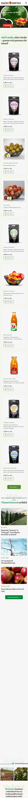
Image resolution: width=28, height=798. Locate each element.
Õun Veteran (6, 205)
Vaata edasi (8, 25)
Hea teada (5, 558)
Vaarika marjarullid (8, 75)
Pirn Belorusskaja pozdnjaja (10, 163)
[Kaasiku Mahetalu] (11, 2)
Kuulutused (6, 586)
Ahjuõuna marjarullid (8, 247)
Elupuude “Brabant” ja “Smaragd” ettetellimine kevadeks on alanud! (10, 532)
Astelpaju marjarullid (8, 422)
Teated (5, 527)
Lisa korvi (9, 86)
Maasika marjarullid (8, 119)
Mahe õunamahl (7, 335)
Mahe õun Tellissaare (9, 291)
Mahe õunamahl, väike (9, 378)
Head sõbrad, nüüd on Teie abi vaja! (12, 590)
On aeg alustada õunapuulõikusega (8, 562)
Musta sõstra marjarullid (9, 468)
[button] (3, 774)
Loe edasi (9, 172)
